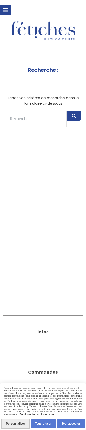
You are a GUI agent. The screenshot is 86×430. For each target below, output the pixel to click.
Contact (43, 349)
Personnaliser (15, 423)
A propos (43, 343)
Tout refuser (43, 423)
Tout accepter (71, 423)
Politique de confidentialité (36, 414)
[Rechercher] (74, 116)
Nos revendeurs (43, 355)
